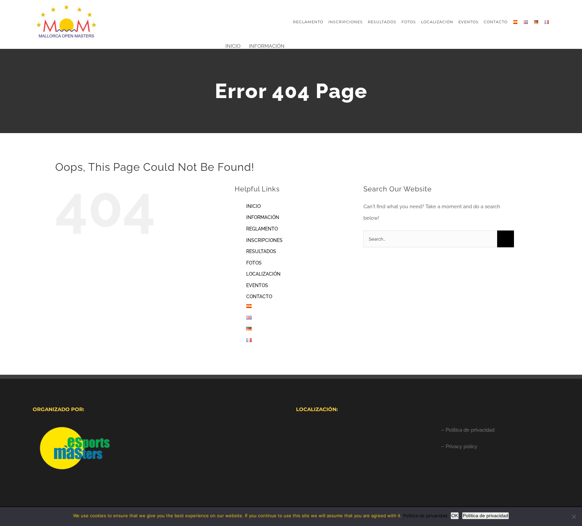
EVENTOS (257, 285)
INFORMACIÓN (262, 217)
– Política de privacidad (467, 430)
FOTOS (254, 263)
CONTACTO (259, 296)
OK (454, 515)
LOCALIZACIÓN (263, 274)
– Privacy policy (459, 446)
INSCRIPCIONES (264, 240)
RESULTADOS (261, 251)
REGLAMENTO (262, 228)
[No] (573, 516)
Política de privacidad (425, 515)
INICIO (253, 206)
